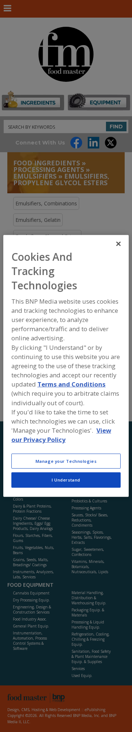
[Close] (118, 244)
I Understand (66, 480)
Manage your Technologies (66, 461)
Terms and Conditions (71, 384)
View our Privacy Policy (61, 435)
